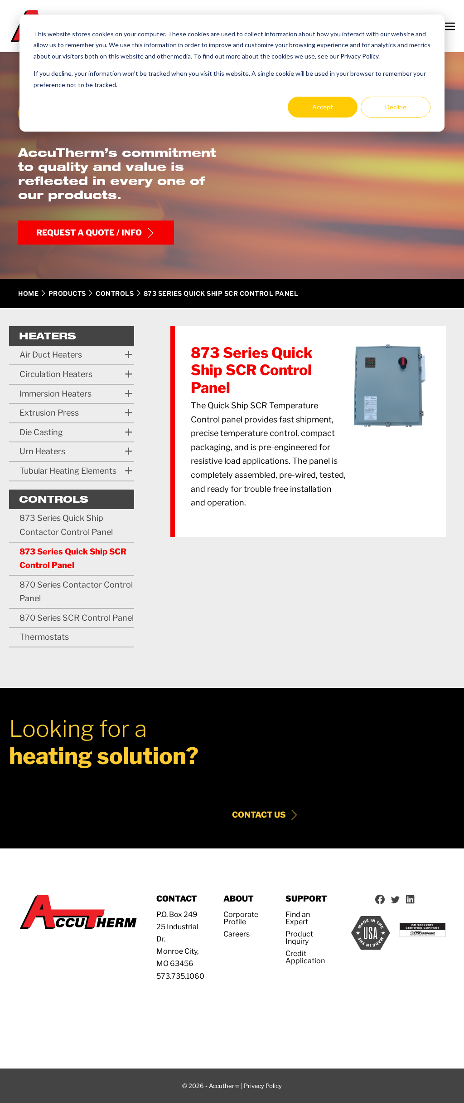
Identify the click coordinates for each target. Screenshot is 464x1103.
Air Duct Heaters (50, 354)
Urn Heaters (42, 451)
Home (28, 293)
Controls (115, 293)
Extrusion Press (49, 412)
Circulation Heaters (55, 374)
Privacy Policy (263, 1085)
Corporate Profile (240, 918)
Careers (236, 934)
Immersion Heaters (55, 393)
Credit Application (305, 957)
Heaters (47, 336)
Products (67, 293)
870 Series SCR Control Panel (76, 618)
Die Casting (41, 432)
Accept (322, 107)
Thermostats (44, 637)
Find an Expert (297, 918)
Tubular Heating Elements (67, 471)
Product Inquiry (299, 938)
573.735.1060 (180, 976)
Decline (395, 107)
